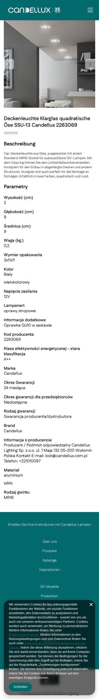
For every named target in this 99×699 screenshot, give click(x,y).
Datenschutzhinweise (24, 634)
